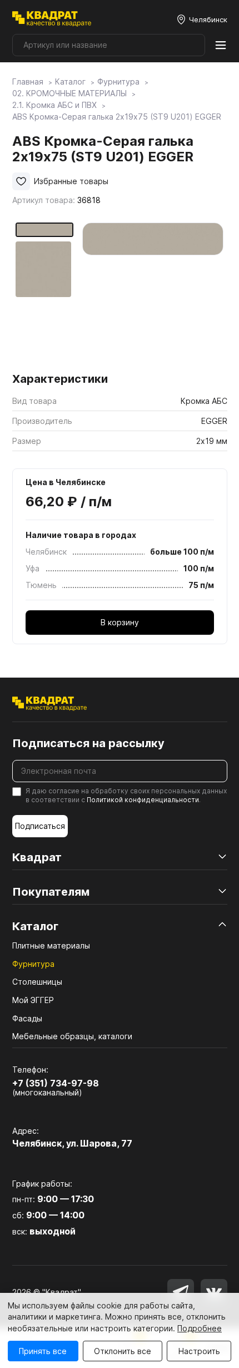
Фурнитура (33, 964)
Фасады (27, 1018)
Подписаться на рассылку (88, 743)
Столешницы (37, 981)
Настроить (199, 1351)
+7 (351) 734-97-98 (55, 1083)
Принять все (43, 1351)
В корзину (120, 622)
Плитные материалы (51, 945)
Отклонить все (122, 1351)
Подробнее (199, 1328)
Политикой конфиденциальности (143, 800)
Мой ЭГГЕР (33, 1000)
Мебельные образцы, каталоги (72, 1036)
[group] (153, 293)
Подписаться (40, 826)
